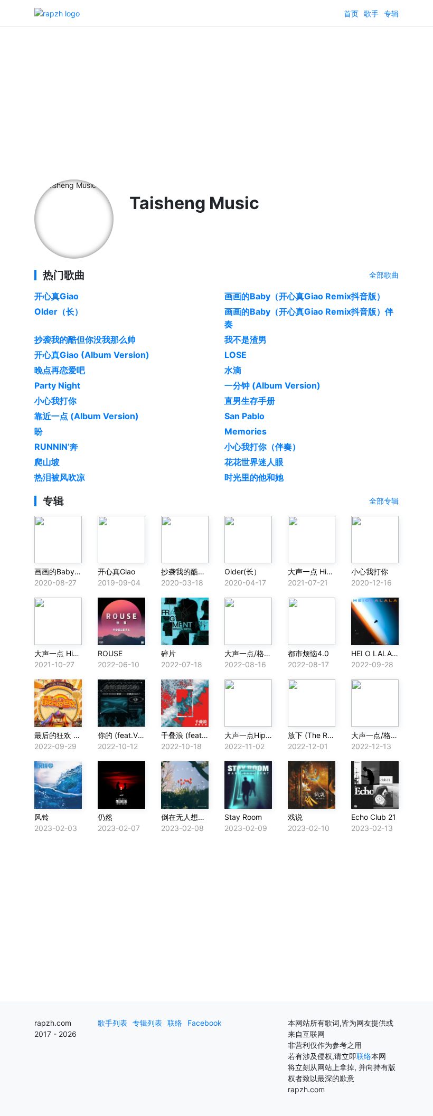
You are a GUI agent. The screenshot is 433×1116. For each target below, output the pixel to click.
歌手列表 (112, 1022)
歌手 (371, 13)
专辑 (391, 13)
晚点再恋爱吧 (59, 370)
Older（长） (58, 311)
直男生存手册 (249, 400)
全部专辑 (384, 500)
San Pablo (244, 416)
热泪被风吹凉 (59, 477)
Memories (245, 431)
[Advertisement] (216, 100)
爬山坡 (47, 462)
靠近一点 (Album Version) (86, 416)
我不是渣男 (245, 339)
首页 (351, 13)
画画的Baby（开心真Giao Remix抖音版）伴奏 (308, 317)
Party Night (57, 385)
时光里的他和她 (254, 477)
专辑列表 (147, 1022)
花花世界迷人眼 (254, 462)
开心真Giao (56, 296)
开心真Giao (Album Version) (91, 354)
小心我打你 (55, 400)
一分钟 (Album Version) (272, 385)
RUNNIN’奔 (56, 446)
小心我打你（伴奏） (262, 446)
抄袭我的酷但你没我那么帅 (85, 339)
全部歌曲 (384, 274)
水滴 (232, 370)
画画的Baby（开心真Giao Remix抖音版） (304, 296)
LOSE (235, 354)
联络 (174, 1022)
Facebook (204, 1022)
